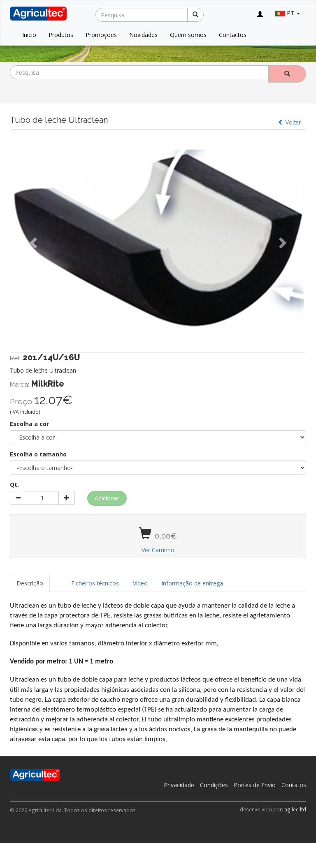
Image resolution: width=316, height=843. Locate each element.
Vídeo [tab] (140, 583)
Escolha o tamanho (38, 454)
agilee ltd (295, 809)
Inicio (29, 35)
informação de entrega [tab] (192, 583)
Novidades (143, 35)
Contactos (232, 35)
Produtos (61, 35)
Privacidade (179, 785)
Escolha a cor (29, 424)
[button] (32, 240)
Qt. (14, 484)
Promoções (101, 35)
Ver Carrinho (158, 550)
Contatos (293, 785)
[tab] (57, 579)
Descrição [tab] (29, 583)
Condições (214, 785)
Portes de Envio (255, 785)
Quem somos (188, 35)
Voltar (292, 122)
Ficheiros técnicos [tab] (95, 583)
